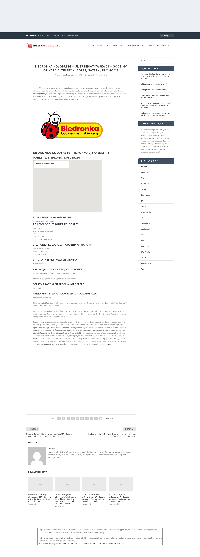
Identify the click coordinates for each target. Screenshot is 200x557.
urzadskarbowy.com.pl (88, 543)
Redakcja (69, 75)
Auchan (144, 166)
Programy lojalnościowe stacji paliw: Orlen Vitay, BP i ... (58, 35)
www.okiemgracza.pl (116, 543)
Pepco (143, 240)
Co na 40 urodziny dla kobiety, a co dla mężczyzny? (155, 96)
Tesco (143, 269)
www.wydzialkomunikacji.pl (59, 543)
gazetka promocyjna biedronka (44, 94)
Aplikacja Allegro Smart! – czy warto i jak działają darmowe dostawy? (156, 114)
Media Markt (146, 229)
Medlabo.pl (103, 543)
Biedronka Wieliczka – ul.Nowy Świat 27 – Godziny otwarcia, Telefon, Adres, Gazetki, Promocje (94, 498)
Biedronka (97, 46)
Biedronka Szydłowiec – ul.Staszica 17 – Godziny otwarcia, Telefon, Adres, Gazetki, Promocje (120, 498)
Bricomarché (146, 183)
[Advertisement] (69, 16)
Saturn (143, 257)
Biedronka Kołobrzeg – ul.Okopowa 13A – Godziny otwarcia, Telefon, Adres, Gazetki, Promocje (39, 498)
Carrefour (145, 189)
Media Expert (163, 46)
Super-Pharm (132, 46)
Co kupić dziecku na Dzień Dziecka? (155, 90)
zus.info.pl (74, 543)
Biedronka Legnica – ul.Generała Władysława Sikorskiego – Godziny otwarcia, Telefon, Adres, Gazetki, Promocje (66, 499)
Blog (142, 178)
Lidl (107, 46)
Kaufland (117, 46)
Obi (142, 235)
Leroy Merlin (146, 212)
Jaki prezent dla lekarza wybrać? (154, 84)
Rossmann (145, 246)
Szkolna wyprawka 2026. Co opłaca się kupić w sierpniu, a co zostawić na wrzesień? (156, 105)
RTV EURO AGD (147, 252)
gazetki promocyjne (43, 344)
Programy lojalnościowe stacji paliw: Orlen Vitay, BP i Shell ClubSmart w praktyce (155, 76)
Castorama (148, 46)
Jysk (142, 201)
